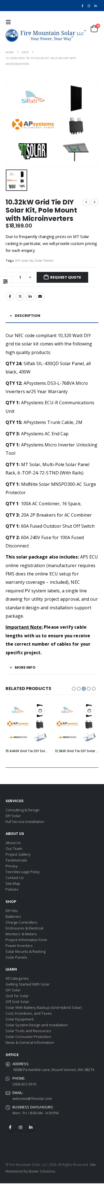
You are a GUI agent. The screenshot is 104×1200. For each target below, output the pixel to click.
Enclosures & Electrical (25, 928)
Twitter (20, 296)
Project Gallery (18, 854)
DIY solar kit (24, 260)
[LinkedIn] (95, 6)
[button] (10, 22)
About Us (13, 842)
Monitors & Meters (21, 933)
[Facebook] (82, 6)
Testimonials (16, 860)
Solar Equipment (20, 1019)
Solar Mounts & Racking (25, 951)
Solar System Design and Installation (37, 1024)
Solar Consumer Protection (28, 1036)
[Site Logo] (46, 35)
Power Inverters (19, 945)
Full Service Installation (25, 821)
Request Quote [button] (40, 711)
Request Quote (65, 277)
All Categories (17, 978)
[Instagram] (89, 6)
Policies (12, 889)
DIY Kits (12, 910)
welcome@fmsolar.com (32, 1098)
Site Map (13, 883)
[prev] (86, 202)
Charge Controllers (21, 922)
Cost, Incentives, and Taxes (29, 1013)
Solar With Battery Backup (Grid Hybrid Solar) (44, 1007)
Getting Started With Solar (28, 984)
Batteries (13, 916)
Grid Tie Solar (17, 995)
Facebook (10, 296)
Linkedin (31, 1127)
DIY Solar (13, 815)
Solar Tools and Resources (28, 1030)
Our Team (14, 848)
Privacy (12, 865)
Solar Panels (44, 260)
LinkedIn (30, 296)
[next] (94, 202)
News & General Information (30, 1042)
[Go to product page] (27, 723)
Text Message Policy (23, 871)
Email (40, 296)
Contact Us (15, 877)
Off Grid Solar (17, 1001)
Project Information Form (26, 939)
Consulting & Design (22, 809)
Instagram (20, 1127)
